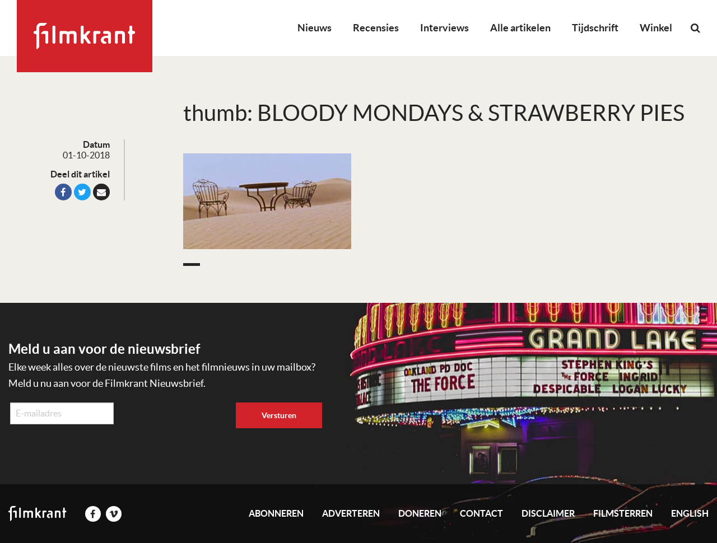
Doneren (419, 513)
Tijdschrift (595, 28)
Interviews (444, 28)
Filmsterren (623, 513)
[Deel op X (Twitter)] (82, 192)
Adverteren (351, 513)
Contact (481, 513)
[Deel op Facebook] (63, 192)
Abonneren (276, 513)
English (690, 513)
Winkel (656, 28)
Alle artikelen (520, 28)
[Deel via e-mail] (101, 192)
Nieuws (314, 28)
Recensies (376, 28)
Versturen (279, 415)
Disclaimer (548, 513)
